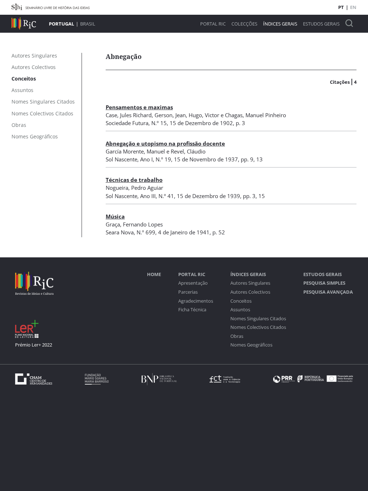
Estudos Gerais (321, 24)
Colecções (244, 24)
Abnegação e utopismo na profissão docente (165, 143)
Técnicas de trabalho (134, 179)
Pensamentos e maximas (139, 107)
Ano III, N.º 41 (157, 195)
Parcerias (188, 292)
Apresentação (193, 283)
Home (154, 274)
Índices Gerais (280, 24)
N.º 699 (146, 232)
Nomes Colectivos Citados (258, 327)
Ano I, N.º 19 (155, 159)
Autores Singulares (250, 283)
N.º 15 (159, 123)
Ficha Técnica (192, 309)
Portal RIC (213, 24)
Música (115, 216)
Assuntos (240, 309)
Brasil (87, 23)
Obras (236, 336)
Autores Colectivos (250, 292)
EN (353, 7)
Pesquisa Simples (324, 283)
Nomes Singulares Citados (258, 318)
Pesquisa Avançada (328, 292)
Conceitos (241, 301)
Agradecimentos (195, 301)
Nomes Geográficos (251, 345)
